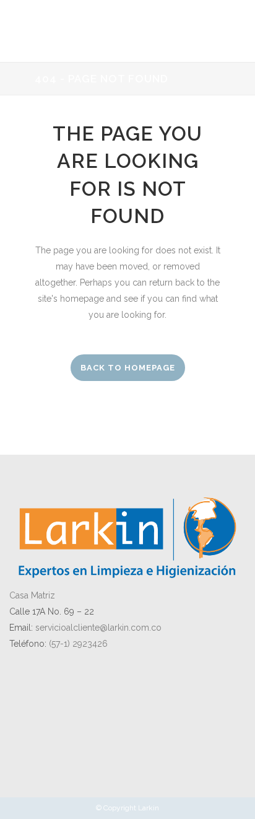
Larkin (148, 808)
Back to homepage (127, 367)
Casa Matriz (32, 595)
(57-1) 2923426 (78, 644)
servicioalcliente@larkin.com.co (98, 628)
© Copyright (117, 808)
